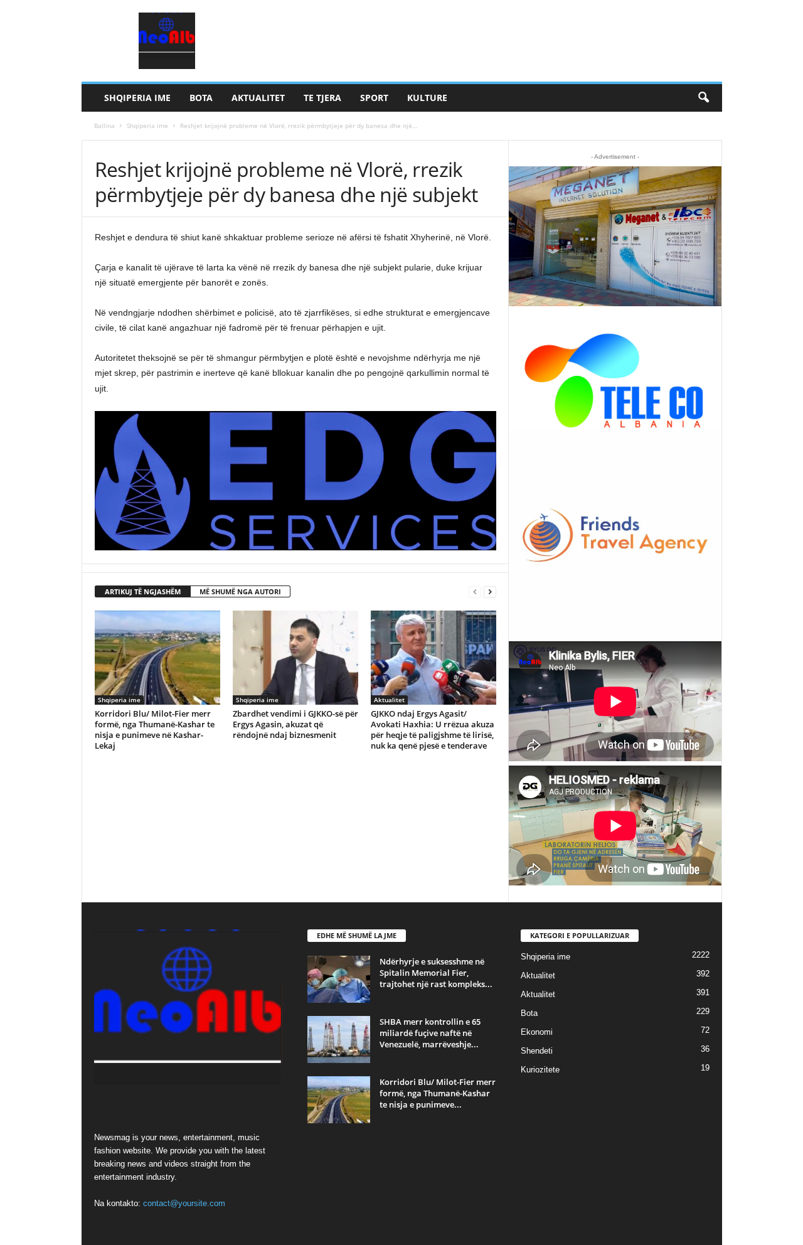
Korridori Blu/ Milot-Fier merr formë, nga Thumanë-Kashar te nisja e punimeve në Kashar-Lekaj (155, 729)
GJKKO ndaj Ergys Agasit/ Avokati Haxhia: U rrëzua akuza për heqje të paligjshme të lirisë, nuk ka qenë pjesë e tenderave (432, 729)
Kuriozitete (540, 1069)
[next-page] (490, 592)
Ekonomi (537, 1032)
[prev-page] (475, 592)
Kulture (427, 98)
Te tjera (322, 98)
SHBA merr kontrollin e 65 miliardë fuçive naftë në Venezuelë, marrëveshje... (430, 1033)
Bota (201, 98)
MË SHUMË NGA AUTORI (240, 591)
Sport (374, 98)
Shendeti (537, 1050)
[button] (703, 98)
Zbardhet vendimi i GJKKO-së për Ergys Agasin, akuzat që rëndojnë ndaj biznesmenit (295, 724)
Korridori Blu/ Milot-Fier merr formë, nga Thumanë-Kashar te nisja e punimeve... (438, 1093)
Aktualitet (258, 98)
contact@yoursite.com (184, 1203)
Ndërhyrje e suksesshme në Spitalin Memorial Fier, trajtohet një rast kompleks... (436, 973)
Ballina (104, 125)
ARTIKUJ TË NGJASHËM (143, 591)
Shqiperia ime (137, 98)
